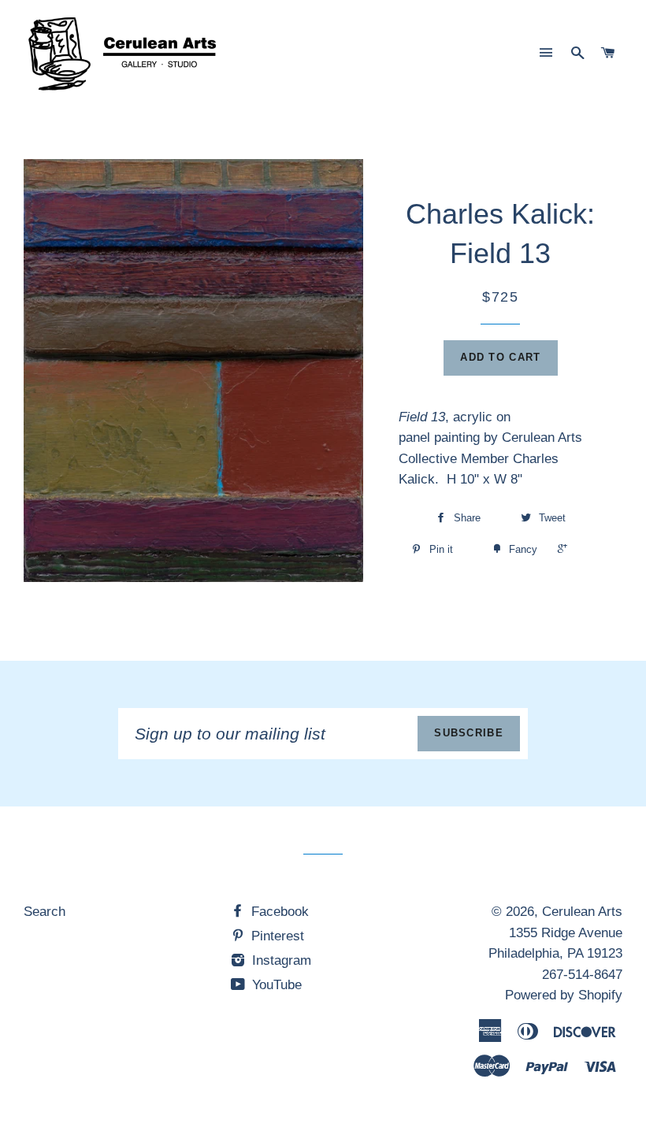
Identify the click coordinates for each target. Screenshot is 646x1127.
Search (44, 911)
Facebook (278, 911)
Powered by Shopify (563, 995)
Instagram (279, 960)
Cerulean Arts (582, 911)
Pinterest (275, 936)
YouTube (275, 984)
